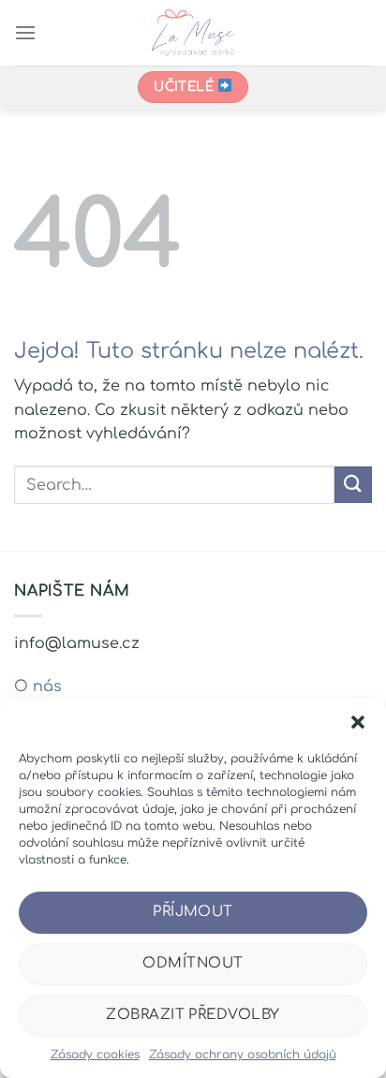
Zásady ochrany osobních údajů (242, 1054)
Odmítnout (192, 963)
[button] (358, 722)
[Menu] (25, 32)
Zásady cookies (95, 1054)
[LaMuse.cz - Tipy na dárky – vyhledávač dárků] (193, 33)
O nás (38, 686)
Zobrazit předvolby (192, 1015)
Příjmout (193, 912)
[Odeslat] (353, 484)
